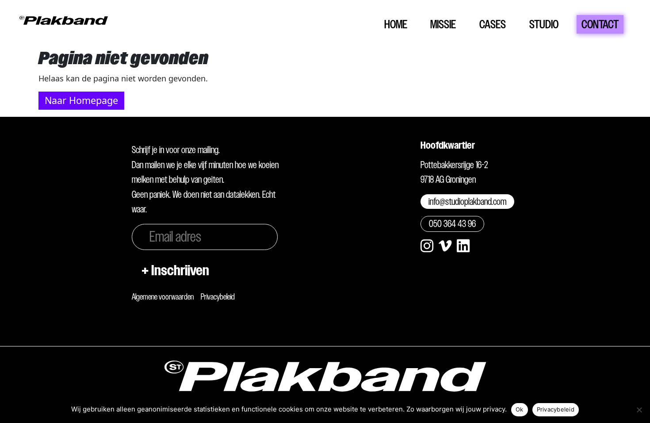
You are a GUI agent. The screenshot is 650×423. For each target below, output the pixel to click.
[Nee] (639, 409)
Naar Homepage (81, 100)
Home (395, 24)
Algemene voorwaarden (163, 296)
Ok (520, 409)
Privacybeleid (218, 296)
